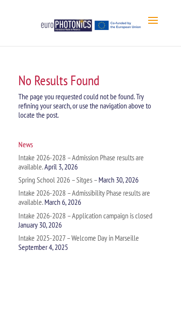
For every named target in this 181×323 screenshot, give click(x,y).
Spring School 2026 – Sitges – (57, 180)
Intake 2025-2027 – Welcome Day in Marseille (78, 238)
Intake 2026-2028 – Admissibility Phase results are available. (84, 197)
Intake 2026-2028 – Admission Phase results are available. (81, 162)
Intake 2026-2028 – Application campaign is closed (85, 215)
